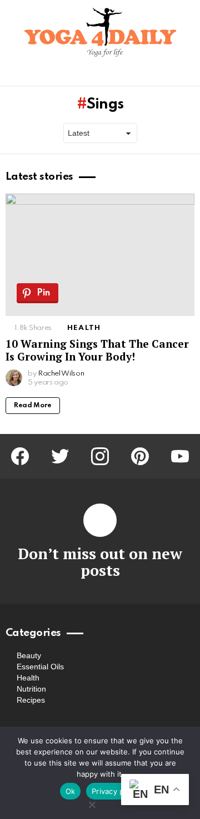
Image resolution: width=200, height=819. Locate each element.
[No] (91, 803)
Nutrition (31, 688)
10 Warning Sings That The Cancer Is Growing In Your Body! (97, 350)
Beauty (29, 655)
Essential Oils (40, 666)
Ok (71, 791)
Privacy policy (116, 791)
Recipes (31, 699)
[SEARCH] (187, 75)
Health (84, 328)
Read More (33, 405)
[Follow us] (169, 75)
